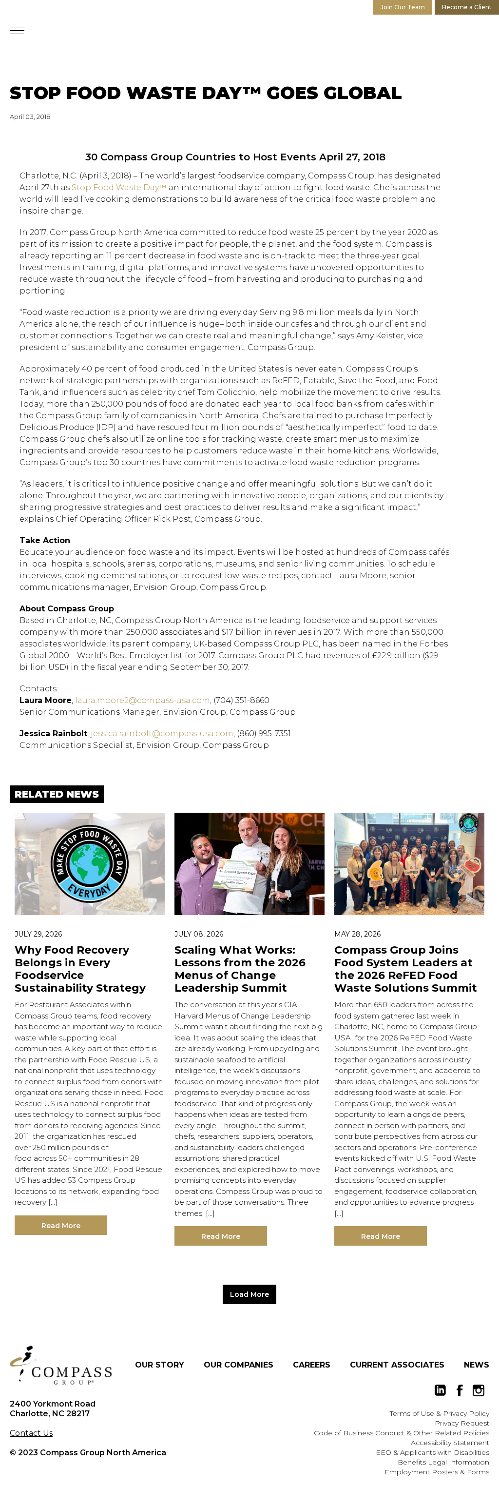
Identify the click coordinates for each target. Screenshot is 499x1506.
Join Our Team (403, 7)
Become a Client (467, 7)
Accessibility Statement (450, 1442)
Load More (249, 1294)
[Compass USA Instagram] (478, 1390)
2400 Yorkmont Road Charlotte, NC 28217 (53, 1408)
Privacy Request (462, 1423)
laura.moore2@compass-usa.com (142, 700)
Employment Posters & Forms (436, 1471)
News (476, 1364)
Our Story (159, 1364)
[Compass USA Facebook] (459, 1390)
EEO (383, 1452)
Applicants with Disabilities (444, 1452)
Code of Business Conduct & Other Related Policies (401, 1432)
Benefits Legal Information (443, 1462)
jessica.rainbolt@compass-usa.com (162, 733)
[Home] (61, 1365)
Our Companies (238, 1364)
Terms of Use (412, 1413)
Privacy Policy (466, 1413)
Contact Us (31, 1433)
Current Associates (397, 1364)
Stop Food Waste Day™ (119, 187)
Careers (311, 1364)
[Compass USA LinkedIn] (440, 1390)
